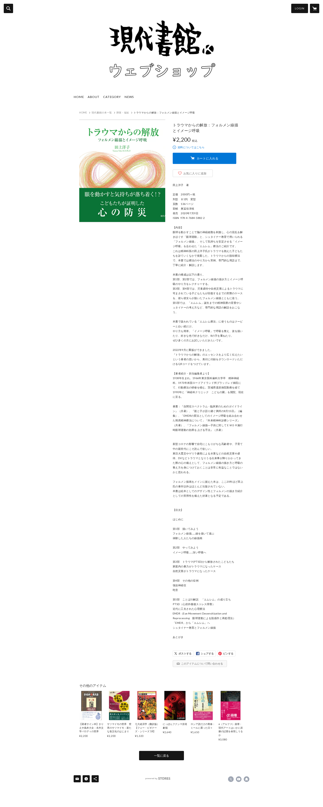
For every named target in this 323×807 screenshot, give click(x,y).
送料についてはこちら (191, 147)
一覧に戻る (161, 755)
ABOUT (93, 97)
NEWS (129, 97)
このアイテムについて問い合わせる (202, 663)
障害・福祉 (122, 112)
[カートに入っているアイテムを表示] (314, 8)
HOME (79, 97)
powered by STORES (158, 778)
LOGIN (299, 8)
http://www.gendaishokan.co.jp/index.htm (246, 779)
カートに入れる (208, 158)
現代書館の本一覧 (102, 112)
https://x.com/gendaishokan (231, 779)
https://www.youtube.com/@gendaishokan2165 (239, 779)
